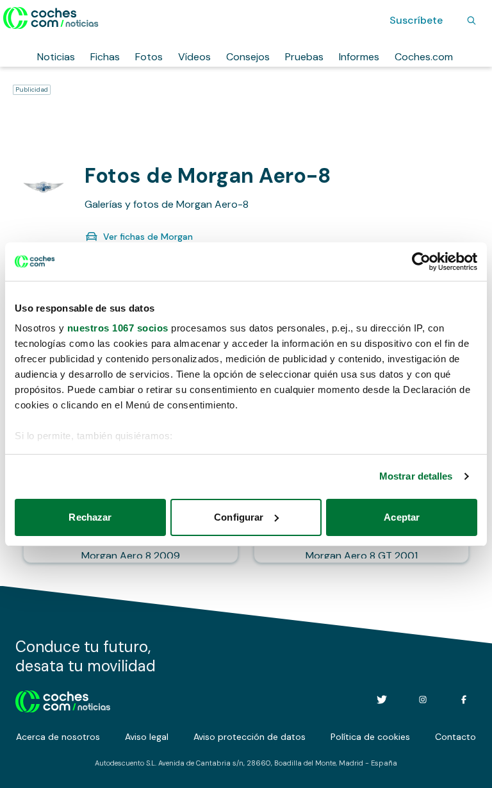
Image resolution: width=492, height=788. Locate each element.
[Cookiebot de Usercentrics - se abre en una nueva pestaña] (421, 261)
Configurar (238, 517)
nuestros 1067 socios (117, 328)
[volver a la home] (63, 699)
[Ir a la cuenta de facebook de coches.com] (464, 699)
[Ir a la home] (51, 18)
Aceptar (402, 517)
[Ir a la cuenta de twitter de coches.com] (382, 699)
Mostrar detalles (416, 476)
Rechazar (90, 517)
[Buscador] (471, 20)
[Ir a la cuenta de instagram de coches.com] (423, 699)
